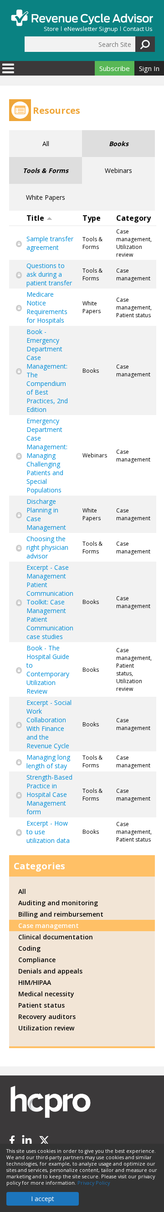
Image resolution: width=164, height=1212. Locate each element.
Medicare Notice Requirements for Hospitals (46, 307)
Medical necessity (46, 993)
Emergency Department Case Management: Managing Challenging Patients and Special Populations (46, 455)
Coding (29, 948)
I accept (42, 1198)
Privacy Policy (93, 1183)
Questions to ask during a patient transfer (49, 274)
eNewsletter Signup (91, 28)
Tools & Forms (45, 170)
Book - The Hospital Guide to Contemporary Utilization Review (47, 669)
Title (35, 218)
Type (91, 218)
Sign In (149, 68)
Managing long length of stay (48, 761)
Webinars (118, 170)
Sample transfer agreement (49, 243)
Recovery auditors (47, 1016)
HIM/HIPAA (34, 982)
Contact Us (138, 28)
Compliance (37, 959)
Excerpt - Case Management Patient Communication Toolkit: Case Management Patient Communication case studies (49, 602)
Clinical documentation (55, 937)
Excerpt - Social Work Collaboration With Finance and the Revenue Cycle (49, 724)
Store (51, 28)
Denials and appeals (50, 971)
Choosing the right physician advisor (47, 547)
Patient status (41, 1005)
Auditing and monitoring (58, 902)
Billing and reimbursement (60, 914)
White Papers (45, 197)
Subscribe (114, 68)
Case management (48, 925)
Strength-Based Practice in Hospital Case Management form (49, 794)
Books (118, 143)
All (45, 143)
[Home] (82, 17)
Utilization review (46, 1028)
